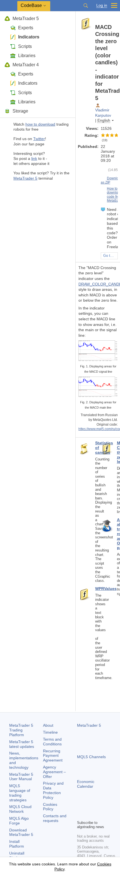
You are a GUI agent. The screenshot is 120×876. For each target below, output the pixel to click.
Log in (101, 5)
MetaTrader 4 (26, 64)
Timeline (50, 732)
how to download (40, 124)
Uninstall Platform (16, 855)
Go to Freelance (110, 256)
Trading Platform (21, 730)
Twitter (39, 138)
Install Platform (16, 843)
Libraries (26, 55)
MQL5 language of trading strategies (19, 793)
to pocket (112, 20)
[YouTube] (107, 806)
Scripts (25, 46)
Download (21, 832)
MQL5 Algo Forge (19, 820)
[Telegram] (89, 806)
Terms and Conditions (52, 741)
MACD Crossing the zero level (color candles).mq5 (104, 169)
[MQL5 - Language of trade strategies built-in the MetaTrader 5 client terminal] (8, 5)
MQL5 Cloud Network (20, 809)
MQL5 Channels (91, 757)
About (48, 725)
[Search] (85, 5)
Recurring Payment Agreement (53, 756)
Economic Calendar (85, 784)
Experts (25, 27)
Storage (20, 111)
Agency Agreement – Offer (54, 772)
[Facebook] (80, 806)
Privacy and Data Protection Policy (53, 790)
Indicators (28, 37)
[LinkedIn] (80, 815)
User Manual (21, 776)
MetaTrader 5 (26, 18)
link (34, 158)
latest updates (21, 744)
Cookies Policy (50, 806)
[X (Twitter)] (98, 806)
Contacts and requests (54, 818)
